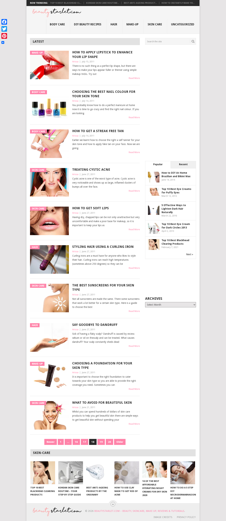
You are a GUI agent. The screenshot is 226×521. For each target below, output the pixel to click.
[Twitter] (4, 28)
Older (119, 442)
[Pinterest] (4, 35)
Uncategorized (182, 24)
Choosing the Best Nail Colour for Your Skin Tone (103, 94)
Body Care (57, 24)
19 (101, 442)
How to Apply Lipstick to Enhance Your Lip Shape (102, 54)
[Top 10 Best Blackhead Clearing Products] (42, 472)
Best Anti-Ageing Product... (140, 3)
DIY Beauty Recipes (87, 24)
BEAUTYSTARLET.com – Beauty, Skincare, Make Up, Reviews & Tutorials (139, 511)
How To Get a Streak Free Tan (98, 131)
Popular (158, 164)
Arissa (75, 61)
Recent (183, 164)
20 (109, 442)
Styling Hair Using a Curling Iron (103, 247)
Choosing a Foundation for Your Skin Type (102, 365)
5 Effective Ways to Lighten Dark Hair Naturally (174, 209)
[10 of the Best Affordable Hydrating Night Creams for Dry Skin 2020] (154, 469)
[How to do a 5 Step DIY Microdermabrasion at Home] (182, 472)
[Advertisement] (170, 103)
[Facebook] (4, 21)
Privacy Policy (186, 517)
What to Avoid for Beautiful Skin (102, 402)
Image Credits (163, 517)
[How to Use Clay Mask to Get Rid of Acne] (126, 472)
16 (76, 442)
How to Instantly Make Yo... (178, 3)
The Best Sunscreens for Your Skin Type (103, 287)
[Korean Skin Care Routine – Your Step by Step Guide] (70, 472)
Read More (134, 78)
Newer (51, 442)
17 (84, 442)
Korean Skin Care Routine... (102, 3)
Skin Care (155, 24)
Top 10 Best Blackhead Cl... (65, 3)
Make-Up (132, 24)
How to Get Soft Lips (90, 208)
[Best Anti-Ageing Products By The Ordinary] (98, 472)
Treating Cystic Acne (91, 169)
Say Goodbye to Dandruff (94, 325)
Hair (114, 24)
